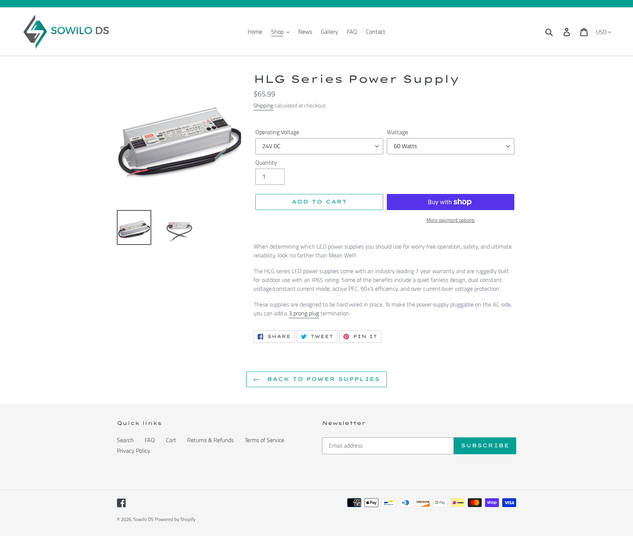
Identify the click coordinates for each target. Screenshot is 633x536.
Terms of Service (264, 440)
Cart (171, 440)
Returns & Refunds (210, 440)
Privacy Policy (133, 450)
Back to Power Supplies (322, 379)
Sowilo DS (143, 519)
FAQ (150, 440)
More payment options (450, 220)
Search (125, 440)
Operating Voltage (277, 132)
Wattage (397, 132)
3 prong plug (304, 313)
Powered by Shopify (175, 519)
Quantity (266, 162)
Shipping (263, 105)
